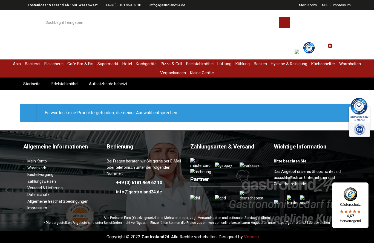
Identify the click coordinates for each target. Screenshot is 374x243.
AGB (325, 5)
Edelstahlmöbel (64, 84)
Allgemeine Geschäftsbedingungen (57, 201)
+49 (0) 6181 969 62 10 (123, 5)
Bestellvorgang (40, 174)
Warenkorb (36, 168)
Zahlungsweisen (41, 181)
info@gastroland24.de (167, 5)
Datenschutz (38, 194)
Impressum (342, 5)
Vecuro (251, 236)
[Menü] (360, 189)
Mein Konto (308, 5)
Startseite (32, 84)
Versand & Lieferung (45, 188)
